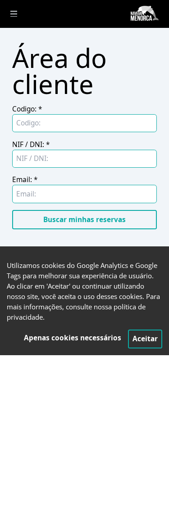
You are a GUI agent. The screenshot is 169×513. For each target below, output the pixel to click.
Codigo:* (27, 109)
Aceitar (145, 338)
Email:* (24, 179)
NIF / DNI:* (31, 144)
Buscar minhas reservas (84, 219)
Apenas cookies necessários (72, 338)
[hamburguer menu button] (13, 13)
